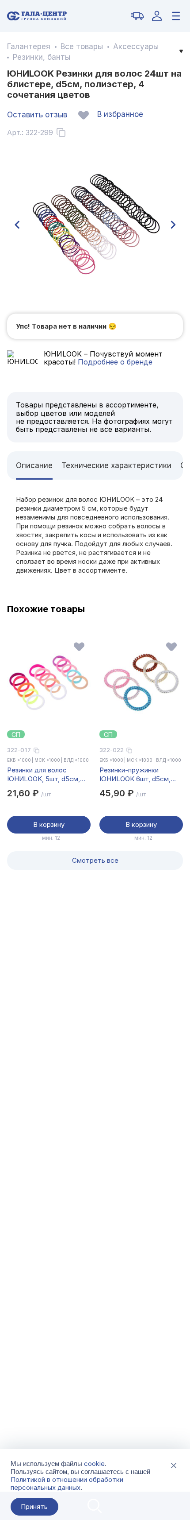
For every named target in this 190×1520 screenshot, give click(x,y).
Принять (34, 1506)
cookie (94, 1463)
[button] (17, 225)
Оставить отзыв (37, 114)
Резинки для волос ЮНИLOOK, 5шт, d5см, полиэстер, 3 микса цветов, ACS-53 (43, 774)
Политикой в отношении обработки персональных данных (67, 1483)
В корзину (49, 824)
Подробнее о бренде (114, 361)
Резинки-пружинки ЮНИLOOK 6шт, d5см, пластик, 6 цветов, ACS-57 (138, 774)
